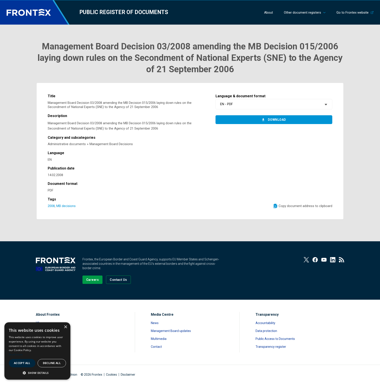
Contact (156, 346)
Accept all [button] (22, 363)
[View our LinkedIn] (332, 259)
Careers (41, 346)
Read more (16, 354)
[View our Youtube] (324, 259)
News (155, 323)
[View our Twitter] (306, 259)
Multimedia (158, 339)
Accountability (265, 323)
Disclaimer (128, 374)
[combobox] (274, 104)
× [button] (65, 327)
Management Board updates (171, 331)
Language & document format (240, 96)
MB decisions (66, 206)
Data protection (266, 331)
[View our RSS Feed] (341, 259)
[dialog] (37, 351)
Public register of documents (123, 12)
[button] (37, 372)
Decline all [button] (52, 363)
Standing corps (46, 331)
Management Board (50, 339)
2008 (51, 206)
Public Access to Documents (275, 339)
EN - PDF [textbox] (226, 104)
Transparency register (271, 346)
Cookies (111, 374)
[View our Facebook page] (315, 259)
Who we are (44, 323)
